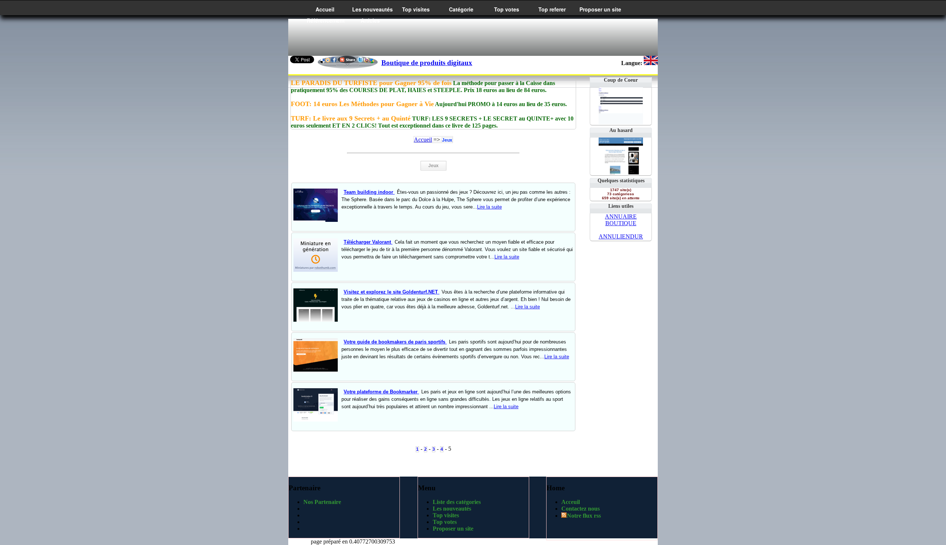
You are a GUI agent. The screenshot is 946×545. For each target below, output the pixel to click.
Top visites (416, 9)
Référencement (326, 20)
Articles (370, 20)
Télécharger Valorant (368, 242)
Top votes (506, 9)
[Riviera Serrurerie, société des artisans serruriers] (621, 172)
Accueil (325, 9)
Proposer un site (600, 9)
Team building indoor (369, 192)
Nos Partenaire (322, 502)
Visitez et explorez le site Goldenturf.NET (391, 292)
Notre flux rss (584, 515)
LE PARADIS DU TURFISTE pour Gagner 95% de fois (371, 83)
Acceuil (570, 502)
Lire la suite (489, 207)
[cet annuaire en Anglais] (651, 63)
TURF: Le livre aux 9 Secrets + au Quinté (351, 118)
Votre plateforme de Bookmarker (381, 392)
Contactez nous (580, 508)
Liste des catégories (457, 502)
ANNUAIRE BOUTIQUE (621, 219)
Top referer (552, 9)
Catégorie (461, 9)
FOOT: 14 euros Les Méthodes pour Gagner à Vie (362, 104)
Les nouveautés (372, 9)
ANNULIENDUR (621, 236)
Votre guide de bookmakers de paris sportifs (395, 342)
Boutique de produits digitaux (426, 63)
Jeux (447, 140)
